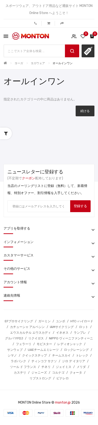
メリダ (81, 367)
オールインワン (63, 63)
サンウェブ (15, 350)
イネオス (62, 332)
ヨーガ (19, 63)
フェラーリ (23, 344)
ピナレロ (62, 378)
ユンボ (60, 321)
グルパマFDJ (14, 338)
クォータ (76, 372)
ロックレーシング (76, 350)
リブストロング (40, 378)
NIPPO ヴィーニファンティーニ (71, 338)
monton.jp (63, 403)
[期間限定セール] (88, 50)
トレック (82, 355)
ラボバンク (18, 361)
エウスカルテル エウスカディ (30, 332)
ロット (83, 327)
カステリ (20, 372)
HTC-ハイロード (81, 321)
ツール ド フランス (23, 367)
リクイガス (36, 338)
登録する (80, 206)
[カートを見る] (48, 23)
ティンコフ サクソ (44, 361)
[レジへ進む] (62, 23)
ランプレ (80, 332)
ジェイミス (63, 367)
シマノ (12, 355)
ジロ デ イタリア (73, 361)
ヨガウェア (38, 63)
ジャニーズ (39, 372)
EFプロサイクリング (19, 321)
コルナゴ (58, 372)
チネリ (46, 367)
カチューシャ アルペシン (27, 327)
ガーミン (44, 321)
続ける (85, 111)
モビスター (44, 344)
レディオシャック (69, 344)
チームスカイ (61, 355)
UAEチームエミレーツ (43, 350)
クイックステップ (34, 355)
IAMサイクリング (62, 327)
